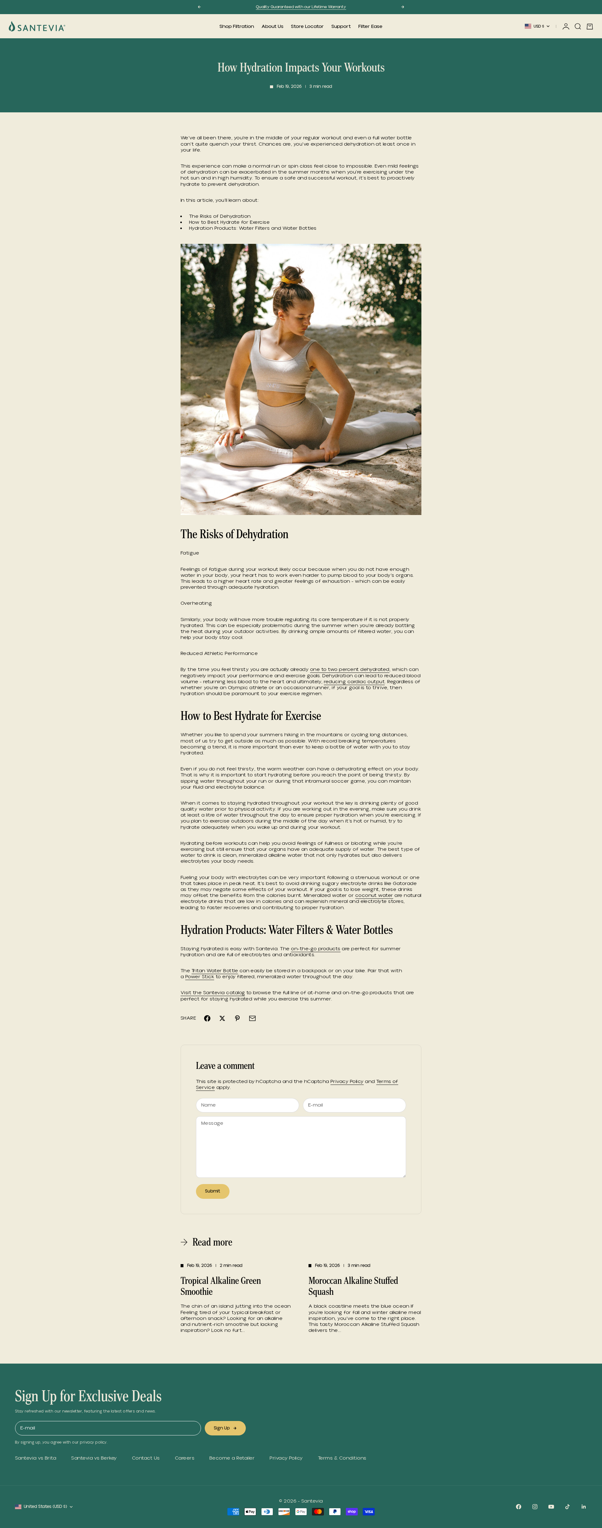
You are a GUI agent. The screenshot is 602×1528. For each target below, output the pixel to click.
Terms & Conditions (342, 1458)
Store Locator (307, 26)
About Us (272, 26)
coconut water (374, 895)
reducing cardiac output (354, 681)
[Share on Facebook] (207, 1018)
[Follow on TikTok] (567, 1507)
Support (341, 26)
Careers (184, 1458)
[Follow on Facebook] (518, 1507)
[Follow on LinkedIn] (584, 1507)
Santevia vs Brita (35, 1458)
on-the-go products (316, 948)
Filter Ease (370, 26)
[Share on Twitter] (222, 1018)
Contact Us (146, 1458)
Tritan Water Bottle (215, 970)
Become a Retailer (232, 1458)
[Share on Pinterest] (237, 1018)
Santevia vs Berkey (94, 1458)
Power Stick (199, 976)
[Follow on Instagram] (535, 1507)
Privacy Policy (347, 1081)
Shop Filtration (236, 26)
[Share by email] (252, 1018)
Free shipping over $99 (301, 7)
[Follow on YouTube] (551, 1507)
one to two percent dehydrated (349, 669)
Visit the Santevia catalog (213, 992)
